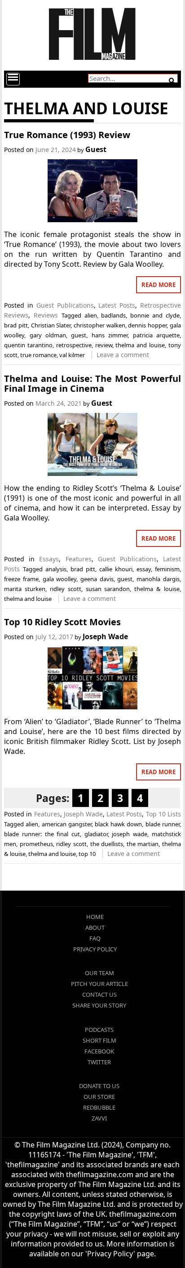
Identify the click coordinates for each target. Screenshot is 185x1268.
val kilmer (72, 355)
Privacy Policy (95, 949)
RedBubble (99, 1107)
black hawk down (118, 824)
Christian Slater (51, 325)
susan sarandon (108, 589)
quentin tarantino (28, 345)
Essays (49, 559)
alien (90, 315)
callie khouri (115, 569)
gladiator (96, 834)
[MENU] (13, 79)
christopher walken (99, 325)
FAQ (95, 938)
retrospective (74, 345)
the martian (143, 844)
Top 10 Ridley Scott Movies (62, 622)
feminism (167, 569)
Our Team (99, 973)
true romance (38, 355)
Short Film (99, 1040)
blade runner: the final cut (42, 834)
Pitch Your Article (99, 984)
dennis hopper (147, 325)
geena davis (97, 579)
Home (95, 917)
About (95, 927)
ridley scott (65, 589)
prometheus (36, 844)
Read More (158, 285)
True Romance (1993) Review (67, 135)
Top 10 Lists (163, 814)
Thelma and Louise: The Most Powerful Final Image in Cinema (92, 383)
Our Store (99, 1097)
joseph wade (129, 834)
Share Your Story (99, 1005)
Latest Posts (116, 305)
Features (79, 559)
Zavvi (99, 1118)
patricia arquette (156, 335)
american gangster (67, 824)
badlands (113, 315)
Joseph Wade (105, 636)
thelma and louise (140, 345)
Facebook (99, 1051)
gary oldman (48, 335)
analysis (55, 569)
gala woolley (60, 579)
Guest (95, 149)
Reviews (46, 315)
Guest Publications (65, 305)
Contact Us (99, 994)
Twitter (99, 1062)
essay (144, 569)
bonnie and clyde (155, 315)
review (103, 345)
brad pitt (16, 325)
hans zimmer (110, 335)
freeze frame (21, 579)
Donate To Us (99, 1086)
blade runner (162, 824)
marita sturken (24, 589)
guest (78, 335)
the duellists (106, 844)
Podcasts (99, 1030)
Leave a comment (123, 354)
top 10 (87, 854)
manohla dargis (158, 579)
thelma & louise (157, 589)
